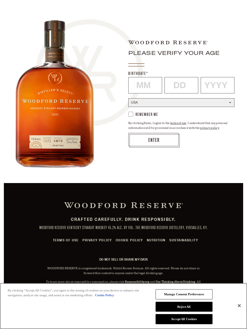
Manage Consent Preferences (184, 294)
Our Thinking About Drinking (175, 281)
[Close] (239, 305)
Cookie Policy (129, 240)
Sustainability (183, 240)
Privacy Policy (97, 240)
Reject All (184, 307)
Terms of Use (66, 240)
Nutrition (156, 240)
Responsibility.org (137, 281)
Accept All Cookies (184, 319)
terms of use (178, 122)
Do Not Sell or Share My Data (123, 259)
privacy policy (209, 127)
